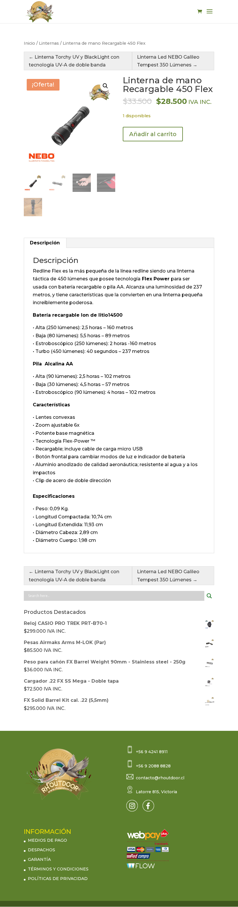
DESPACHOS (41, 849)
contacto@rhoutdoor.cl (160, 777)
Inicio (29, 43)
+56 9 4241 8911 (152, 751)
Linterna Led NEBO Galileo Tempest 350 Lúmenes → (168, 61)
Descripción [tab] (45, 243)
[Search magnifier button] (209, 596)
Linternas (49, 43)
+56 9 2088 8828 (153, 766)
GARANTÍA (39, 859)
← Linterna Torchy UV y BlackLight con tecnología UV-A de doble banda (74, 61)
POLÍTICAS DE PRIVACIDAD (58, 878)
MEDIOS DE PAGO (47, 840)
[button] (105, 86)
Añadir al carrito (152, 134)
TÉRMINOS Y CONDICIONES (58, 869)
